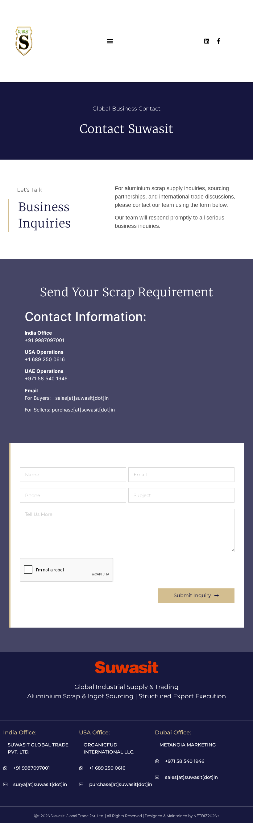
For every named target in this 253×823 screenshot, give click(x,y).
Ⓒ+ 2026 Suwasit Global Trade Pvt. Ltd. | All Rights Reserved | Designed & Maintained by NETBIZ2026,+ (126, 815)
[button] (110, 41)
